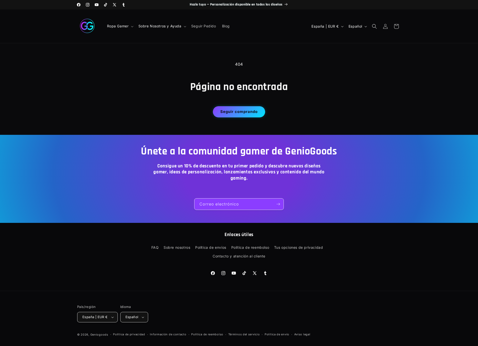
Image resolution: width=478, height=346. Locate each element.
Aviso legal (302, 334)
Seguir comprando (239, 111)
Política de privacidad (129, 334)
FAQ (155, 247)
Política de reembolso (250, 247)
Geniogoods (99, 334)
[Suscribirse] (278, 204)
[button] (119, 26)
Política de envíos (210, 247)
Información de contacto (168, 334)
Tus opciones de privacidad (298, 247)
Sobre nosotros (177, 247)
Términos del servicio (244, 334)
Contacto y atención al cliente (239, 256)
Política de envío (277, 334)
